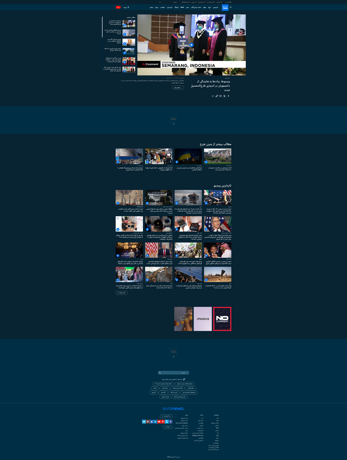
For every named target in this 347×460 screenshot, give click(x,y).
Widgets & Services (197, 436)
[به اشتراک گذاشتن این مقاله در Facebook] (228, 96)
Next (182, 7)
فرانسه (155, 388)
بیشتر (186, 415)
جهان (204, 7)
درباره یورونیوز (184, 418)
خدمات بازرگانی (184, 421)
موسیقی (154, 392)
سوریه (229, 206)
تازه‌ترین (215, 7)
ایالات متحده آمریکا (178, 388)
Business (140, 206)
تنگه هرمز (163, 392)
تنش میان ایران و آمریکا (179, 397)
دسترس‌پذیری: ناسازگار (182, 436)
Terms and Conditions (182, 423)
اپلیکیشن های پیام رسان (197, 433)
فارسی (227, 2)
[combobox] (169, 2)
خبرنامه (168, 427)
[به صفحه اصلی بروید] (225, 7)
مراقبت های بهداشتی (138, 233)
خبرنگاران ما (216, 443)
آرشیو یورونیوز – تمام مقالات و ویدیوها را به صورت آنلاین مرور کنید (213, 447)
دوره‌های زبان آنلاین (198, 441)
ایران (200, 206)
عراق (201, 259)
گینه (171, 283)
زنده (118, 7)
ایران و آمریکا (174, 392)
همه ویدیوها (122, 293)
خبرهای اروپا (169, 233)
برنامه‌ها (217, 441)
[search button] (160, 2)
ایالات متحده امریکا (167, 206)
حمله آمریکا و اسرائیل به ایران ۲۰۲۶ (163, 384)
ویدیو (156, 7)
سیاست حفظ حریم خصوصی (181, 428)
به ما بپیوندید (200, 428)
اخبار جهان (199, 233)
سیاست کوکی (185, 426)
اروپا (209, 7)
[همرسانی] (220, 96)
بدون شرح (228, 165)
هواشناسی (200, 423)
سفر (187, 7)
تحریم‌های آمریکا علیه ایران (189, 392)
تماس (186, 431)
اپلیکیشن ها (200, 431)
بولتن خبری (200, 421)
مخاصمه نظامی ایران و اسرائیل (184, 384)
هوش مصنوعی (165, 397)
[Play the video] (191, 44)
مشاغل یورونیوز (184, 433)
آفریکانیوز (201, 438)
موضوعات (216, 415)
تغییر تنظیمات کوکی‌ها (183, 438)
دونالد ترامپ (165, 388)
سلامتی (162, 7)
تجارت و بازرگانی (196, 7)
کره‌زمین (169, 7)
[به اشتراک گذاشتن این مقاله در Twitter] (224, 96)
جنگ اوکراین (191, 388)
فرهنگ (176, 7)
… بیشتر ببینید (178, 87)
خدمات (201, 415)
